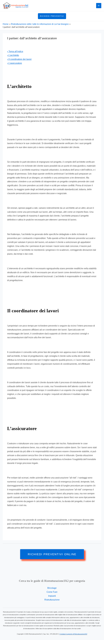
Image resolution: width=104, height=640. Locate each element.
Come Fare (52, 592)
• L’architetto (13, 55)
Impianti (52, 596)
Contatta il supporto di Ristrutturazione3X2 (73, 634)
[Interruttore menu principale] (98, 5)
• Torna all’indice (15, 51)
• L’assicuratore (14, 63)
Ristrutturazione (52, 600)
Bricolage (52, 588)
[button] (52, 16)
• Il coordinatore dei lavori (19, 59)
